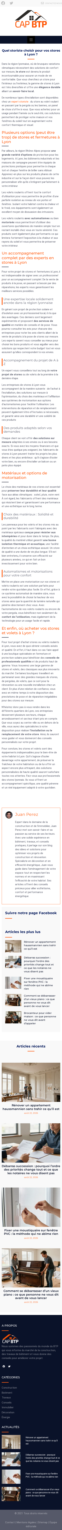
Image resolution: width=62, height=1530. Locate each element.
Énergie (6, 1417)
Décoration (8, 1412)
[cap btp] (31, 21)
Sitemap (43, 1522)
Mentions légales (26, 1522)
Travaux (6, 1397)
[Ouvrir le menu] (31, 40)
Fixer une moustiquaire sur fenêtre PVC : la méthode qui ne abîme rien (31, 1232)
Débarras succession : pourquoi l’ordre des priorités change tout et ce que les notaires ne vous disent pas (39, 964)
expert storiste (19, 101)
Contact (10, 1522)
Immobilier (8, 1407)
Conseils (7, 1402)
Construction (9, 1387)
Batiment (7, 1392)
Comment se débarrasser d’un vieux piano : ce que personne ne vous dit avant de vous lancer (31, 1294)
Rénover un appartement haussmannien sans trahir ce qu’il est (40, 945)
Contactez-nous (53, 3)
